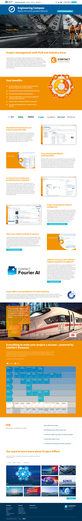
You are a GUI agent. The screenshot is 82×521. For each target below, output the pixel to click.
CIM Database (21, 507)
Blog (20, 518)
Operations (11, 363)
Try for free (74, 2)
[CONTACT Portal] (59, 2)
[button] (58, 425)
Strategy (18, 363)
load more (71, 498)
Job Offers (8, 514)
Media (14, 462)
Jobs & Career (67, 2)
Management (8, 509)
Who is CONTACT (9, 507)
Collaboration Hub (21, 512)
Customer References (10, 513)
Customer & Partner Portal (11, 518)
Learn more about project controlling (57, 224)
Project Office (20, 510)
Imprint (66, 509)
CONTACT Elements (22, 513)
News (19, 462)
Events (7, 512)
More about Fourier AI (54, 281)
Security (71, 509)
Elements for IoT (21, 509)
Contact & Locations (33, 507)
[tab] (58, 425)
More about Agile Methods (14, 249)
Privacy (68, 509)
